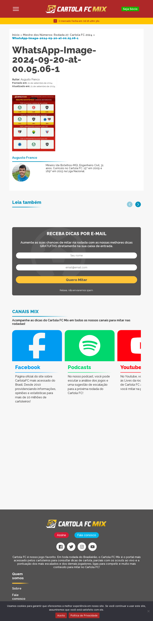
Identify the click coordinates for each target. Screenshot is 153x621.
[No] (148, 611)
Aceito (61, 615)
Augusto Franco (30, 79)
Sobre (16, 588)
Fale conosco (86, 535)
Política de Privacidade (84, 615)
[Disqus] (54, 462)
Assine (61, 535)
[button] (129, 204)
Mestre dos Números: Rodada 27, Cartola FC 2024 (57, 35)
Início (16, 35)
